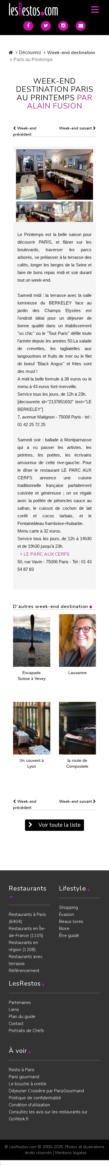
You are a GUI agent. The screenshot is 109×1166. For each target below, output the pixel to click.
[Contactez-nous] (81, 26)
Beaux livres (71, 921)
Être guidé (69, 935)
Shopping (68, 907)
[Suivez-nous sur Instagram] (63, 26)
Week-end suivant (76, 128)
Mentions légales (71, 1152)
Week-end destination (71, 52)
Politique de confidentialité (35, 1098)
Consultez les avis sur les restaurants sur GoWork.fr (48, 1115)
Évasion (66, 914)
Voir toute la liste (59, 825)
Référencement (24, 971)
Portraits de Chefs (26, 1031)
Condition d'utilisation (29, 1105)
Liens (14, 1009)
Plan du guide (22, 1016)
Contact (16, 1024)
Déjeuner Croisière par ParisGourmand (46, 1091)
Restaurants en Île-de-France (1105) (27, 932)
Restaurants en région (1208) (23, 946)
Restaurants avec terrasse (25, 960)
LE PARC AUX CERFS (46, 554)
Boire (64, 928)
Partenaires (20, 1002)
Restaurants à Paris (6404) (27, 918)
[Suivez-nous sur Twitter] (46, 26)
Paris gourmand (24, 1077)
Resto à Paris (21, 1070)
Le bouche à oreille (28, 1084)
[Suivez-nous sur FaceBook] (28, 26)
